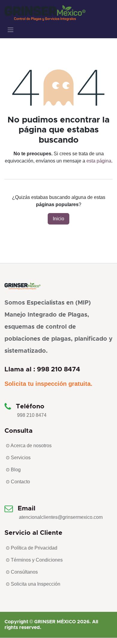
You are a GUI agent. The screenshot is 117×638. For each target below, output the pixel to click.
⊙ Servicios (18, 457)
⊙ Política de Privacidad (31, 547)
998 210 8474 (32, 415)
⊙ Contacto (17, 481)
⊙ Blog (13, 469)
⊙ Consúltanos (21, 572)
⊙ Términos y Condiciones (34, 559)
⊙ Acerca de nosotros (28, 445)
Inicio (58, 218)
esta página (98, 160)
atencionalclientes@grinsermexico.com (61, 517)
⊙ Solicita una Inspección (33, 584)
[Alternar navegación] (10, 29)
